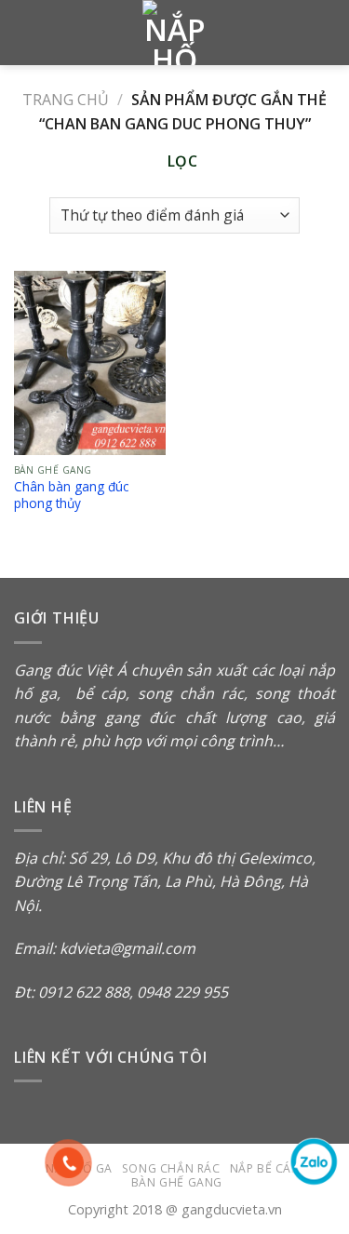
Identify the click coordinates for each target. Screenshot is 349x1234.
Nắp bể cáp (264, 1168)
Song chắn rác (171, 1168)
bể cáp (97, 693)
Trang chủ (65, 99)
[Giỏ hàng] (325, 32)
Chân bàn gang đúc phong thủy (71, 494)
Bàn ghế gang (176, 1182)
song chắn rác (191, 693)
